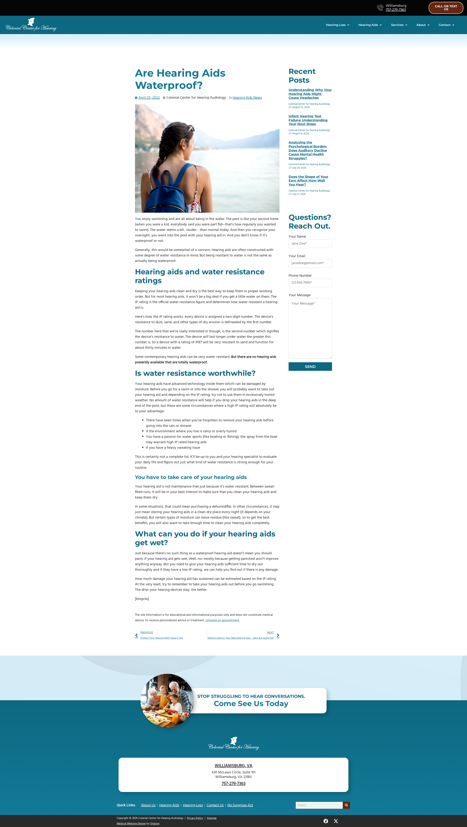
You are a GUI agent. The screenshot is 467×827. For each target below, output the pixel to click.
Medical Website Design (131, 824)
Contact (445, 25)
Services (397, 25)
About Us (148, 805)
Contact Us (215, 805)
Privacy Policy (195, 818)
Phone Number (300, 276)
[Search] (346, 805)
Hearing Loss (336, 25)
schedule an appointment (222, 620)
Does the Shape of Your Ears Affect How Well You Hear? (308, 181)
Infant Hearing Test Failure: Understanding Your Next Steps (308, 120)
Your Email (297, 256)
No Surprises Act (240, 805)
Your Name (297, 237)
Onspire (154, 824)
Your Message (299, 295)
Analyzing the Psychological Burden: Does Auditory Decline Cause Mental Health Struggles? (308, 150)
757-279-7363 (396, 10)
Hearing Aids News (247, 98)
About (421, 25)
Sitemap (212, 818)
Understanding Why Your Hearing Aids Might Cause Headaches (310, 94)
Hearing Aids (368, 25)
